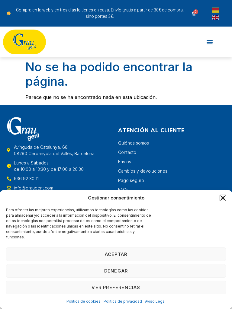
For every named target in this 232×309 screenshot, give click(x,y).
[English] (216, 17)
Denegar (116, 271)
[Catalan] (216, 10)
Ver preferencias (116, 287)
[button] (223, 198)
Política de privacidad (123, 301)
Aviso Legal (155, 301)
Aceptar (116, 254)
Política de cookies (83, 301)
